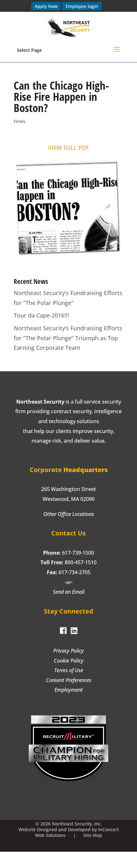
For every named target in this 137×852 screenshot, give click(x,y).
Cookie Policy (68, 660)
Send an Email (68, 591)
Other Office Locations (68, 514)
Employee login (82, 6)
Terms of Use (68, 670)
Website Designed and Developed (54, 829)
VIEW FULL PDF (68, 147)
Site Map (92, 835)
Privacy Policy (68, 650)
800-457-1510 (81, 562)
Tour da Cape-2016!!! (41, 315)
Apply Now (46, 6)
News (19, 121)
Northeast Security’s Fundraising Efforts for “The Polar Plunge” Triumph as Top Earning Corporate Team (68, 337)
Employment (68, 689)
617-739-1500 (78, 552)
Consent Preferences (68, 680)
